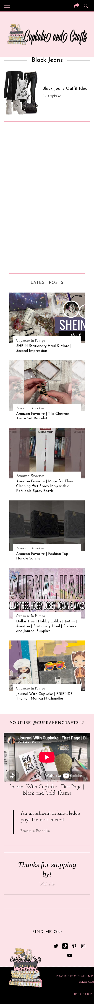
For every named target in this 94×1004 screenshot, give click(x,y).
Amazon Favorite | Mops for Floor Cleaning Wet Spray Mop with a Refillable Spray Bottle (44, 486)
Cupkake (54, 95)
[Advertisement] (27, 195)
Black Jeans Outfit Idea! (65, 89)
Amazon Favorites (30, 408)
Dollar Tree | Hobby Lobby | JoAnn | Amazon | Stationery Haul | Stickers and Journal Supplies (46, 626)
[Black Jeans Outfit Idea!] (21, 93)
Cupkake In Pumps (30, 340)
